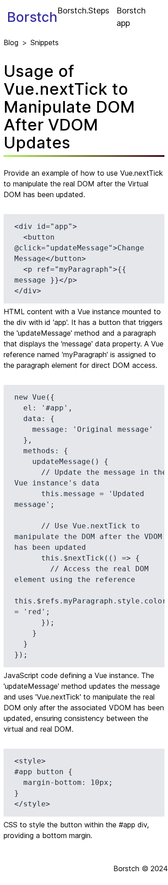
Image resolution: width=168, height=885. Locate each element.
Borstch (32, 17)
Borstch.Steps (83, 10)
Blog (11, 42)
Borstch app (131, 17)
